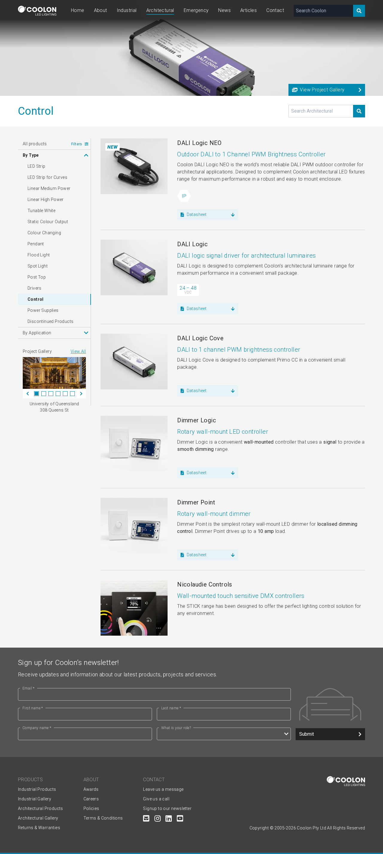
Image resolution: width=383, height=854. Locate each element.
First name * (32, 708)
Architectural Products (40, 808)
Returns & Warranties (39, 827)
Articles (248, 10)
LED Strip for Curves (47, 177)
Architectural (160, 10)
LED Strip (36, 166)
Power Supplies (43, 310)
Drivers (35, 288)
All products (35, 143)
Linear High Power (46, 199)
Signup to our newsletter (167, 808)
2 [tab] (44, 394)
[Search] (359, 11)
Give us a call (156, 798)
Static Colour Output (48, 221)
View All (78, 351)
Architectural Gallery (38, 818)
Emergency (196, 10)
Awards (91, 789)
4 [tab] (58, 394)
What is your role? (176, 728)
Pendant (36, 243)
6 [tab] (72, 394)
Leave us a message (163, 789)
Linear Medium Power (49, 188)
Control (36, 299)
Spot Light (38, 266)
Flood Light (39, 255)
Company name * (36, 728)
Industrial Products (37, 789)
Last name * (171, 708)
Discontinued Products (50, 321)
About (100, 10)
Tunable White (41, 210)
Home (77, 10)
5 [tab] (65, 394)
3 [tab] (51, 394)
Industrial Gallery (34, 798)
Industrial (127, 10)
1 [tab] (36, 394)
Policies (91, 808)
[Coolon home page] (37, 11)
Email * (28, 688)
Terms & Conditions (103, 818)
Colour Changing (44, 232)
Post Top (37, 277)
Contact (275, 10)
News (224, 10)
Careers (91, 798)
